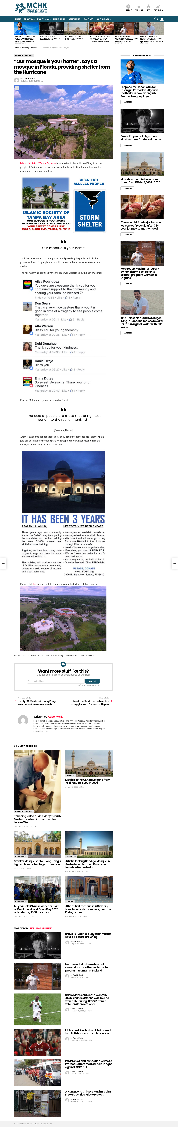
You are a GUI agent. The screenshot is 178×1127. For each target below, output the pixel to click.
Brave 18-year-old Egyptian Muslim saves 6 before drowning (50, 38)
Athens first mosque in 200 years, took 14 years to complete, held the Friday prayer (88, 909)
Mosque (61, 655)
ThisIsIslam (92, 655)
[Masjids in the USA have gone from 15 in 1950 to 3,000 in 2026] (76, 28)
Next (162, 33)
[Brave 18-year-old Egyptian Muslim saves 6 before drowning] (51, 28)
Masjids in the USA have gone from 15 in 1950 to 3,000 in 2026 (74, 38)
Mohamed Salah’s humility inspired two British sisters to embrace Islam (88, 1031)
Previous (15, 33)
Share (17, 88)
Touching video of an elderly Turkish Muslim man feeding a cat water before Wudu (37, 819)
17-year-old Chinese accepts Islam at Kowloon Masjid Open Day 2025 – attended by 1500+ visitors (37, 909)
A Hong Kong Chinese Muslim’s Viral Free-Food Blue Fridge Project (88, 1093)
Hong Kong (59, 19)
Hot (148, 10)
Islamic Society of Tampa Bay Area (38, 163)
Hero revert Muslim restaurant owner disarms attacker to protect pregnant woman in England (126, 40)
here (35, 584)
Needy (71, 655)
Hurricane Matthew (26, 655)
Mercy (50, 655)
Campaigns (74, 19)
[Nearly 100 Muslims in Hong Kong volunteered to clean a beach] (3, 563)
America (71, 775)
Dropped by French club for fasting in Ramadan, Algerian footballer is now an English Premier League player (25, 40)
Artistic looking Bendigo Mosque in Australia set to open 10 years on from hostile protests (87, 864)
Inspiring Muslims (24, 811)
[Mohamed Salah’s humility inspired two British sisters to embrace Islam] (37, 1042)
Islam (42, 655)
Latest (128, 10)
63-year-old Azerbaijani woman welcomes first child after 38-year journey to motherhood (100, 39)
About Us (28, 19)
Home (18, 19)
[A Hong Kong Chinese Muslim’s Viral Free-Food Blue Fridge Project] (37, 1103)
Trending (158, 10)
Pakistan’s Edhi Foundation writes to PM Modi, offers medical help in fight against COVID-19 (88, 1064)
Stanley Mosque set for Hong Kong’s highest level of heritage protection (37, 862)
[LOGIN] (162, 19)
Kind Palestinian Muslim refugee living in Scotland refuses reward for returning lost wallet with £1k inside (151, 40)
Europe (70, 901)
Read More (127, 102)
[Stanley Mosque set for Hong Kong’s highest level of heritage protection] (37, 844)
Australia (71, 856)
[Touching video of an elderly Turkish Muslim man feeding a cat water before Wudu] (37, 781)
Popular (139, 10)
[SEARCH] (156, 19)
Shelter (80, 655)
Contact (89, 19)
